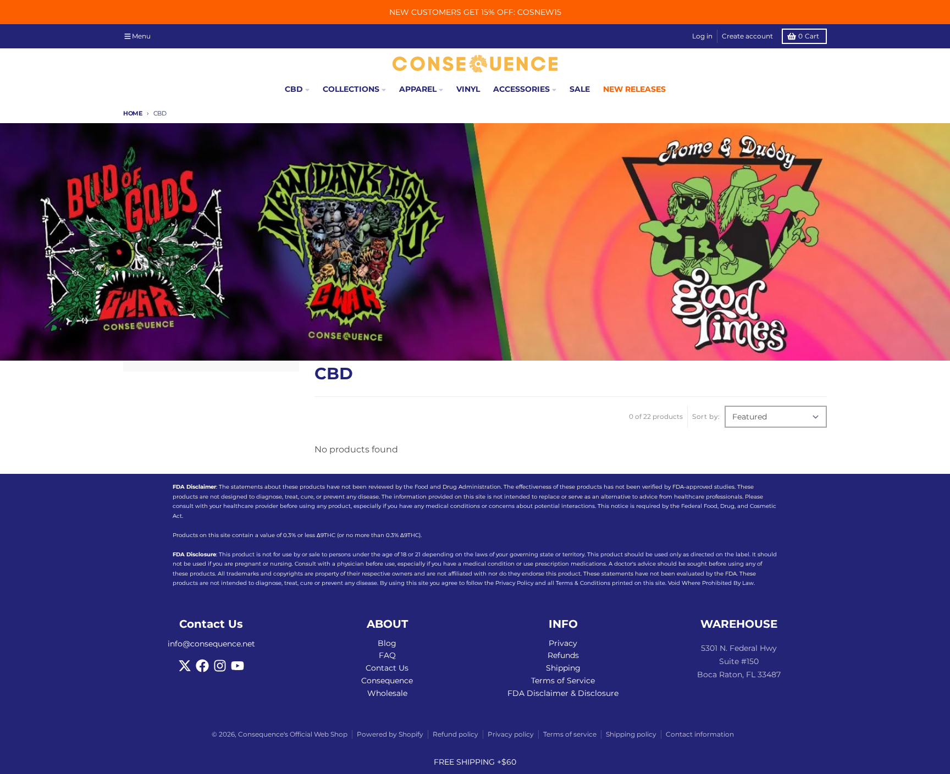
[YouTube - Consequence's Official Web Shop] (237, 665)
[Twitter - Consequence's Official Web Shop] (184, 665)
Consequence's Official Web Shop (292, 734)
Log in (702, 36)
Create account (747, 36)
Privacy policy (511, 734)
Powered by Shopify (390, 734)
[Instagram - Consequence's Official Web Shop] (220, 665)
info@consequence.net (211, 644)
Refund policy (455, 734)
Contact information (700, 734)
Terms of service (569, 734)
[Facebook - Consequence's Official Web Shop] (202, 665)
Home (132, 113)
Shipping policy (631, 734)
